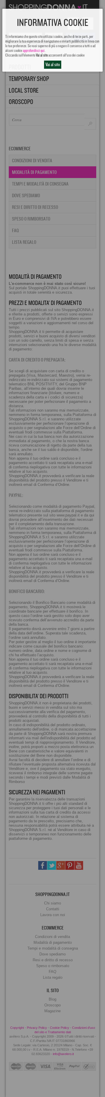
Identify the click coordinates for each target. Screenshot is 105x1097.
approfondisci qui (34, 50)
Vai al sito (53, 64)
